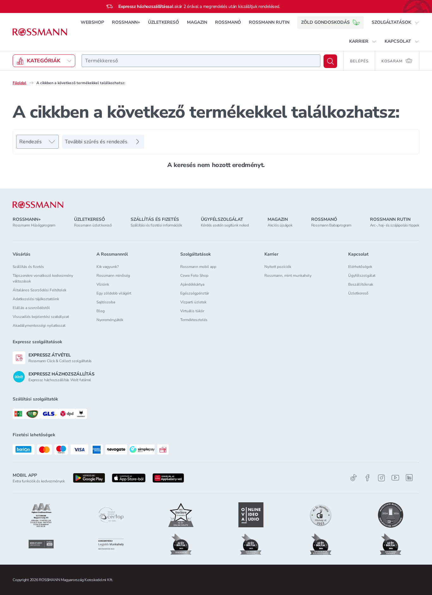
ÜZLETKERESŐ (163, 22)
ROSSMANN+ (126, 22)
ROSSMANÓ (228, 22)
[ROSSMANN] (38, 204)
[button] (395, 22)
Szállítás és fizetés (28, 266)
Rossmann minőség (113, 275)
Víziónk (102, 284)
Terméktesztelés (193, 319)
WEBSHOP (92, 22)
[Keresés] (330, 61)
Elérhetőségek (360, 266)
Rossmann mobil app (198, 266)
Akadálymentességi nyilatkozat (39, 325)
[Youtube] (395, 478)
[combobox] (201, 60)
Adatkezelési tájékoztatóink (36, 298)
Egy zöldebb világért (113, 293)
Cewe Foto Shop (194, 275)
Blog (100, 310)
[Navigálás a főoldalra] (40, 32)
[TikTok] (353, 478)
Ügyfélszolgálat (361, 275)
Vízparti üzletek (193, 302)
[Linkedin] (409, 477)
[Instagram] (381, 478)
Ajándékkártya (192, 284)
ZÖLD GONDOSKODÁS (325, 22)
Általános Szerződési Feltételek (39, 290)
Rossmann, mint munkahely (288, 275)
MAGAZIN (197, 22)
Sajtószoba (105, 302)
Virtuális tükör (192, 310)
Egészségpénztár (194, 293)
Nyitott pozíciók (277, 266)
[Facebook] (367, 478)
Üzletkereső (358, 293)
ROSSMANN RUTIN (269, 22)
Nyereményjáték (109, 319)
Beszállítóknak (360, 284)
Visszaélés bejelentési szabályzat (41, 316)
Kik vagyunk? (107, 266)
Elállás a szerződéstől (31, 307)
